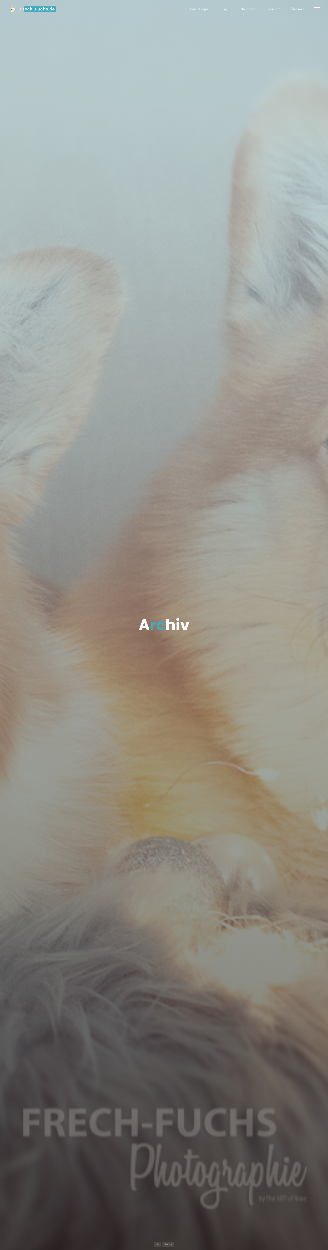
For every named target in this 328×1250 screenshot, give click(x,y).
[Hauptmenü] (317, 9)
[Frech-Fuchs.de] (13, 9)
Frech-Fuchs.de (37, 9)
